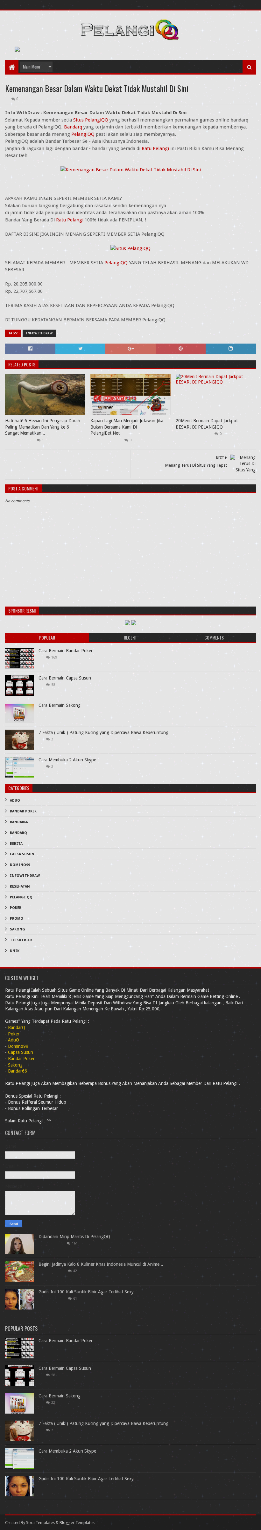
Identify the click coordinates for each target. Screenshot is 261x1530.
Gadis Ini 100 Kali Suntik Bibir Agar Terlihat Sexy (86, 1291)
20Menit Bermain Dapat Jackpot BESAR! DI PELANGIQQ (207, 424)
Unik (14, 951)
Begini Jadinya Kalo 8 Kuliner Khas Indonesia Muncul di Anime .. (101, 1264)
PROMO (16, 918)
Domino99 (20, 865)
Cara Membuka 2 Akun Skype (67, 759)
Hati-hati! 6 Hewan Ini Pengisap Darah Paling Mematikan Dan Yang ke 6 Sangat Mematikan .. (42, 427)
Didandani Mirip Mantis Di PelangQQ (74, 1236)
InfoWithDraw (39, 333)
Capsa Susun (22, 854)
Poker (15, 908)
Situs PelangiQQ (90, 120)
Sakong (17, 929)
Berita (16, 844)
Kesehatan (20, 886)
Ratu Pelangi (155, 148)
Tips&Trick (21, 940)
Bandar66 (19, 822)
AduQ (15, 800)
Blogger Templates (77, 1522)
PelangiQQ (83, 134)
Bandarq (73, 127)
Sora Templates (40, 1522)
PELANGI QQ (21, 897)
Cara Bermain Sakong (60, 705)
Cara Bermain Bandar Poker (66, 650)
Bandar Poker (23, 811)
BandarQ (18, 833)
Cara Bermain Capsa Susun (65, 677)
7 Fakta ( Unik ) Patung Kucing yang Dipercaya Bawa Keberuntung (103, 732)
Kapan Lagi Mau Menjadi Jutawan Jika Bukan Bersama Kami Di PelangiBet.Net (126, 427)
